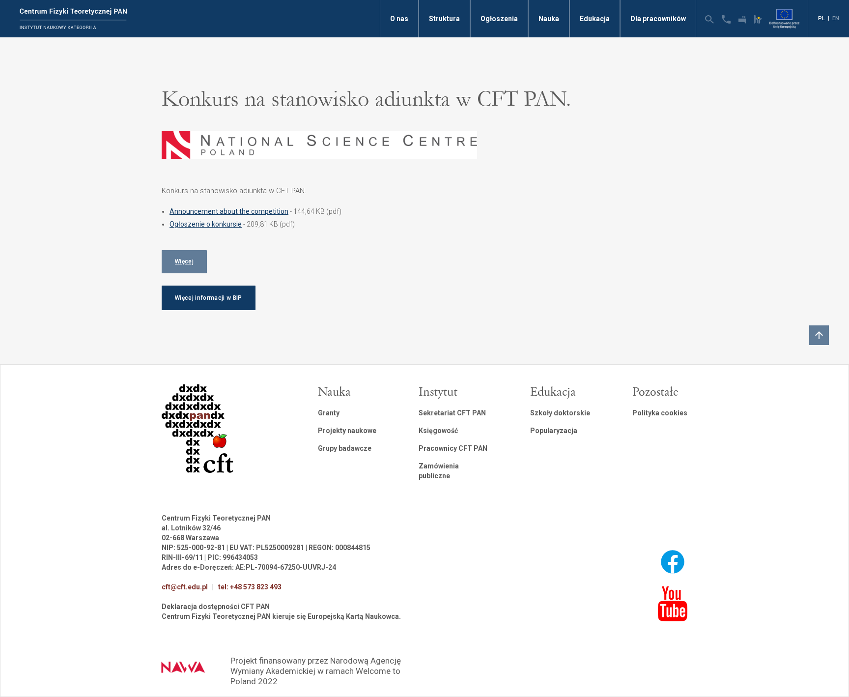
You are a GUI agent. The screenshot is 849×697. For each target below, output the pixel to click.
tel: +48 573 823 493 (250, 587)
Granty (329, 413)
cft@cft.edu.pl (185, 587)
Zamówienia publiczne (439, 471)
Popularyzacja (553, 431)
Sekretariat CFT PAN (452, 413)
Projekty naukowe (347, 431)
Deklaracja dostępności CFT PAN (216, 606)
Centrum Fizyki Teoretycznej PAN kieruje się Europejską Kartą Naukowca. (281, 616)
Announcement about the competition (229, 211)
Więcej (184, 261)
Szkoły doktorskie (560, 413)
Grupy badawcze (344, 448)
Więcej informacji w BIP (208, 297)
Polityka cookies (659, 413)
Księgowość (438, 431)
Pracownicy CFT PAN (453, 448)
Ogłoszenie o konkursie (206, 224)
